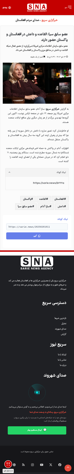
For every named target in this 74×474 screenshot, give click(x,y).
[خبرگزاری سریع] (37, 7)
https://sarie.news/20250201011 (29, 227)
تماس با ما (62, 360)
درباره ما (63, 365)
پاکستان (27, 199)
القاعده (42, 199)
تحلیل (63, 323)
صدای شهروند (60, 329)
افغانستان (59, 199)
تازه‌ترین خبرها (60, 318)
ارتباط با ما (62, 354)
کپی (35, 236)
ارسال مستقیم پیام (37, 430)
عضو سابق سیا (25, 207)
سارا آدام (45, 207)
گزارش (63, 334)
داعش (61, 207)
